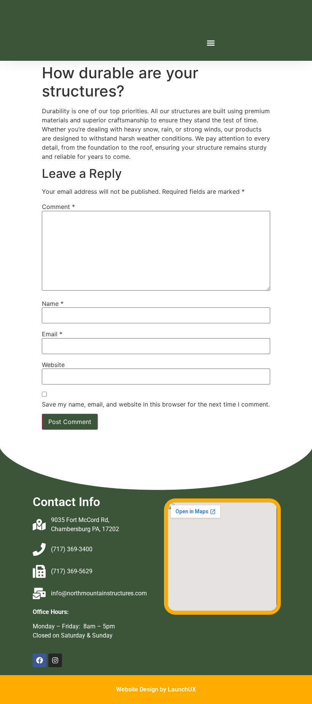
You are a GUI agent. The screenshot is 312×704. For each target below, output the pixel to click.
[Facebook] (39, 660)
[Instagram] (55, 660)
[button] (210, 43)
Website (53, 365)
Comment (58, 207)
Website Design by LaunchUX (156, 689)
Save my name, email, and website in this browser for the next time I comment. (156, 404)
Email (52, 334)
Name (53, 304)
